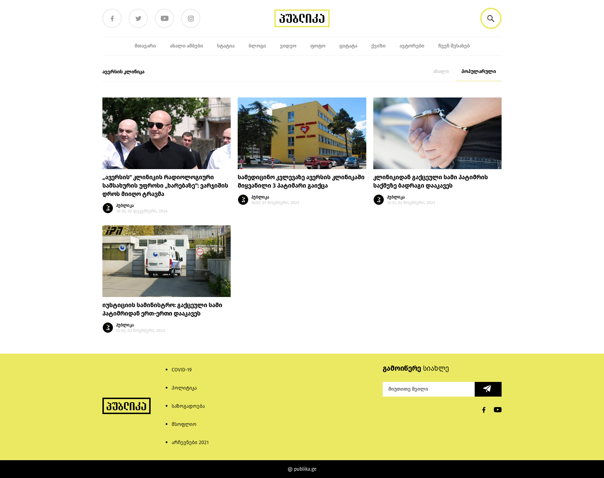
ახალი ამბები (186, 46)
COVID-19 (182, 370)
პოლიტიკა (184, 388)
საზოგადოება (188, 406)
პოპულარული (478, 71)
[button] (491, 18)
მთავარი (145, 46)
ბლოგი (257, 46)
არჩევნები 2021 (190, 443)
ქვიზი (378, 46)
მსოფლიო (184, 424)
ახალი (441, 71)
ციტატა (348, 46)
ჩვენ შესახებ (454, 46)
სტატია (226, 46)
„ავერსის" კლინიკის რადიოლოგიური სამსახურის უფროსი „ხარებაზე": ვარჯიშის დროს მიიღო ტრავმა (165, 186)
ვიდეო (288, 46)
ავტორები (412, 46)
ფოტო (317, 46)
